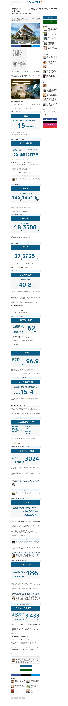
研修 (55, 112)
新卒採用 (50, 17)
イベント (53, 114)
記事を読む (18, 681)
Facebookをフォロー (50, 119)
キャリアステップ (46, 112)
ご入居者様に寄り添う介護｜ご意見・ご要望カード (20, 67)
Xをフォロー (51, 121)
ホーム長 (53, 111)
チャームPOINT (15, 547)
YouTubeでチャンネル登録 (50, 127)
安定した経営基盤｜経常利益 (17, 54)
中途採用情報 (26, 670)
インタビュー (49, 111)
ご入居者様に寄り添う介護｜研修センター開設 (19, 64)
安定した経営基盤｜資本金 (16, 55)
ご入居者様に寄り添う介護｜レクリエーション (19, 65)
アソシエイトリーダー (47, 114)
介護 (44, 111)
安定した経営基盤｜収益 (16, 51)
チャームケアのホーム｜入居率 (17, 60)
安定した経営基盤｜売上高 (16, 53)
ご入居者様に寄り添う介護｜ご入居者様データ (19, 63)
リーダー (52, 112)
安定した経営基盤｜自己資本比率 (17, 56)
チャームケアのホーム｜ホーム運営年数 (18, 61)
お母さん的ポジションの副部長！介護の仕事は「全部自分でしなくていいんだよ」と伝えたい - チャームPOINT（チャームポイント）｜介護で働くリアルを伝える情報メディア (26, 594)
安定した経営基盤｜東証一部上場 (17, 52)
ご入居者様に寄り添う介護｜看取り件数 (18, 66)
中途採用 (50, 21)
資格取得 (45, 115)
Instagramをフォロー (50, 124)
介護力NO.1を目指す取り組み (17, 62)
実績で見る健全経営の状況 (16, 50)
